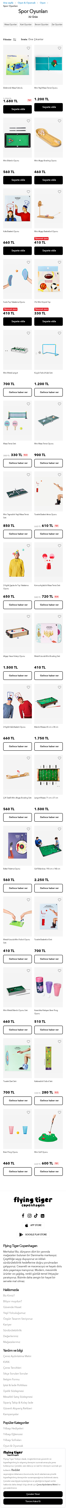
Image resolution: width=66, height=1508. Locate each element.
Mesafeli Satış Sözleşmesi (18, 1397)
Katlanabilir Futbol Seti (43, 1081)
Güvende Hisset (12, 1307)
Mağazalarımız (11, 1342)
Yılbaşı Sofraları (12, 1440)
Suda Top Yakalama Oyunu (14, 302)
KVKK (6, 1362)
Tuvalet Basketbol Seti (43, 939)
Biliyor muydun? (12, 1301)
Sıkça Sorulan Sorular (15, 1373)
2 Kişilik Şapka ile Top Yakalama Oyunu (15, 587)
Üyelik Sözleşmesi (13, 1391)
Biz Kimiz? (9, 1295)
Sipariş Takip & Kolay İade (18, 1402)
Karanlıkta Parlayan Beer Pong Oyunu (46, 1012)
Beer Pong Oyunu (10, 1152)
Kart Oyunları (26, 24)
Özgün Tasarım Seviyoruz (18, 1319)
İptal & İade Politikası (15, 1385)
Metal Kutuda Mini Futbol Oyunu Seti (16, 941)
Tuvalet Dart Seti (9, 1081)
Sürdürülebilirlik (12, 1330)
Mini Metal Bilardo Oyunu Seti (15, 1010)
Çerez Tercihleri (12, 1368)
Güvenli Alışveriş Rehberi (17, 1408)
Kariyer (7, 1324)
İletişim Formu (11, 1379)
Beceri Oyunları (41, 24)
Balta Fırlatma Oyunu (11, 869)
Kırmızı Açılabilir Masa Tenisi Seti (47, 585)
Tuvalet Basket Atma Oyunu (45, 514)
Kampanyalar (11, 1414)
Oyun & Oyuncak (13, 1446)
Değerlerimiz (10, 1336)
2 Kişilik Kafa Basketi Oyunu (14, 727)
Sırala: (24, 39)
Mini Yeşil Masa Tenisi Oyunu (46, 88)
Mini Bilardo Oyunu (11, 160)
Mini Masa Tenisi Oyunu (44, 443)
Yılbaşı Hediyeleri (13, 1428)
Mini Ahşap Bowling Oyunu (45, 160)
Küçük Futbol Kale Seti (43, 373)
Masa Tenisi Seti (9, 443)
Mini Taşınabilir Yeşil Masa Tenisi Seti (16, 516)
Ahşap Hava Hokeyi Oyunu (14, 656)
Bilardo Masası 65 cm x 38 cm (46, 727)
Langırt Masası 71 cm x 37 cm (46, 798)
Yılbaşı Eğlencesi (13, 1434)
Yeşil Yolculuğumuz (14, 1313)
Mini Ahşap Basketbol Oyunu (46, 231)
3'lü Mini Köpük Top (42, 302)
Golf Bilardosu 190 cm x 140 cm (47, 869)
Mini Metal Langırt (10, 373)
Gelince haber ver (18, 392)
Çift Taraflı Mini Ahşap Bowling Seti (17, 798)
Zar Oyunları (57, 24)
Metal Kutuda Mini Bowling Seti (47, 656)
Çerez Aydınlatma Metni (17, 1356)
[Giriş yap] (28, 48)
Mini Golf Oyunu (41, 1152)
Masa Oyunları (10, 24)
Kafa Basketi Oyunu (11, 231)
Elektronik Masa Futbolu (13, 88)
